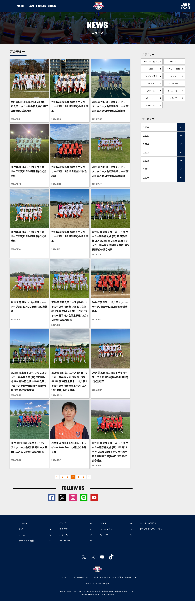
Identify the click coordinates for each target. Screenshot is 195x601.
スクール (151, 90)
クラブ (151, 83)
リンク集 (95, 577)
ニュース (23, 523)
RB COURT (151, 105)
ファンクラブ (151, 76)
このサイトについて (64, 577)
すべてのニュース (151, 61)
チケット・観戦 (173, 68)
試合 (151, 68)
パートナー (151, 98)
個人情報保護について (81, 577)
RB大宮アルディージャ (151, 529)
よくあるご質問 (117, 577)
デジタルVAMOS (148, 523)
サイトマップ (105, 577)
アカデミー (173, 83)
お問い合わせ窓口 (131, 577)
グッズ (173, 76)
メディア (173, 98)
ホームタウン (173, 90)
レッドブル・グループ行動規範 (97, 583)
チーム (173, 61)
